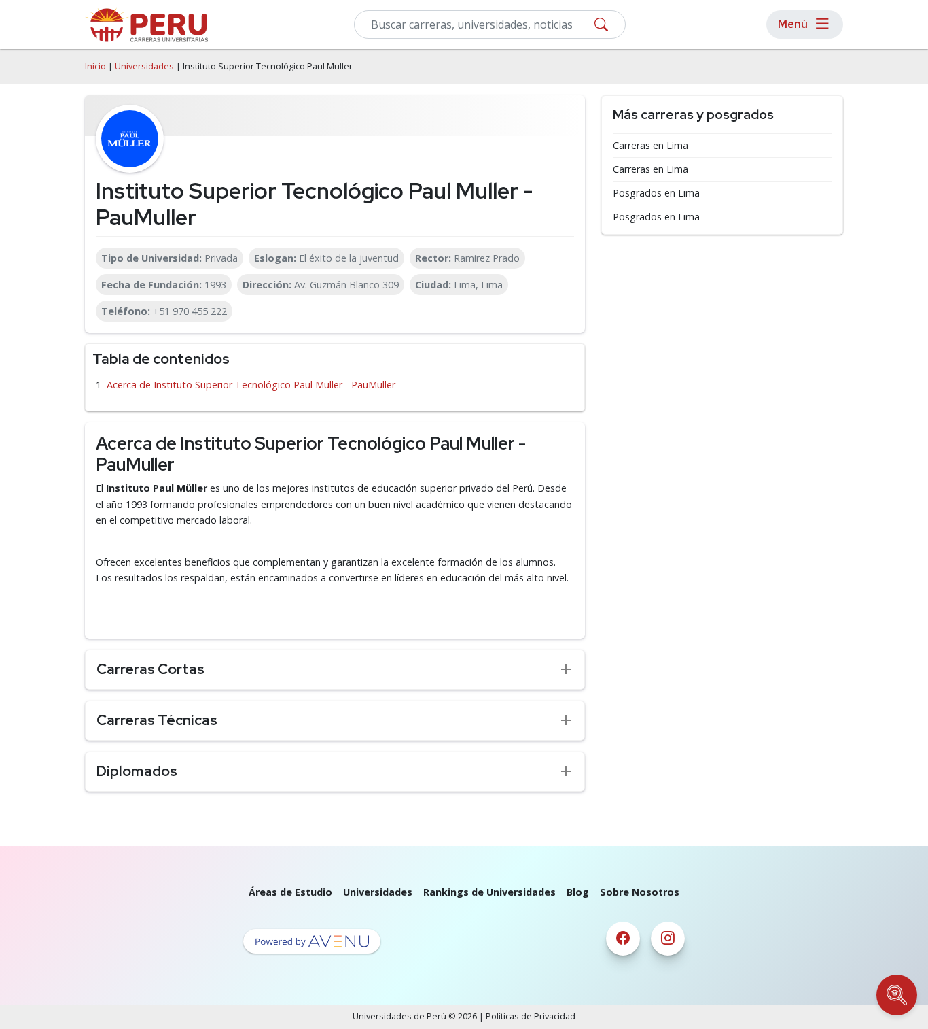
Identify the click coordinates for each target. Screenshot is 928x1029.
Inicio (95, 66)
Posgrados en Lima (656, 193)
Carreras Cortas (150, 669)
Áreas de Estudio (290, 891)
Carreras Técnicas (156, 720)
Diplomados (136, 771)
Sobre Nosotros (639, 891)
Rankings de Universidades (489, 891)
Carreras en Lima (650, 145)
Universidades (144, 66)
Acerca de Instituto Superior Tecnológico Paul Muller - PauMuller (251, 384)
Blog (578, 891)
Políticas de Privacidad (530, 1016)
